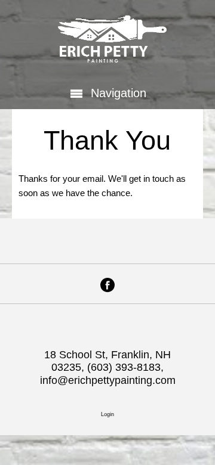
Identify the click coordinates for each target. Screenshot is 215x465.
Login (107, 414)
